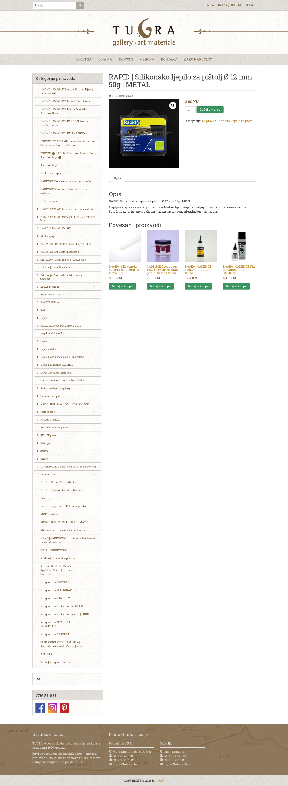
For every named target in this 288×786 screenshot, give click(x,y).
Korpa (230, 5)
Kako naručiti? (198, 59)
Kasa (250, 5)
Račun (209, 5)
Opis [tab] (117, 178)
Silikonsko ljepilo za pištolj (233, 121)
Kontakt (169, 59)
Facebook (40, 708)
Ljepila (207, 121)
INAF (160, 780)
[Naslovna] (144, 31)
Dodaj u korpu (210, 109)
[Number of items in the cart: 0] (38, 679)
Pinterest (64, 708)
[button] (172, 105)
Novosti (126, 59)
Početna (84, 59)
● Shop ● (147, 59)
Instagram (52, 708)
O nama (105, 59)
